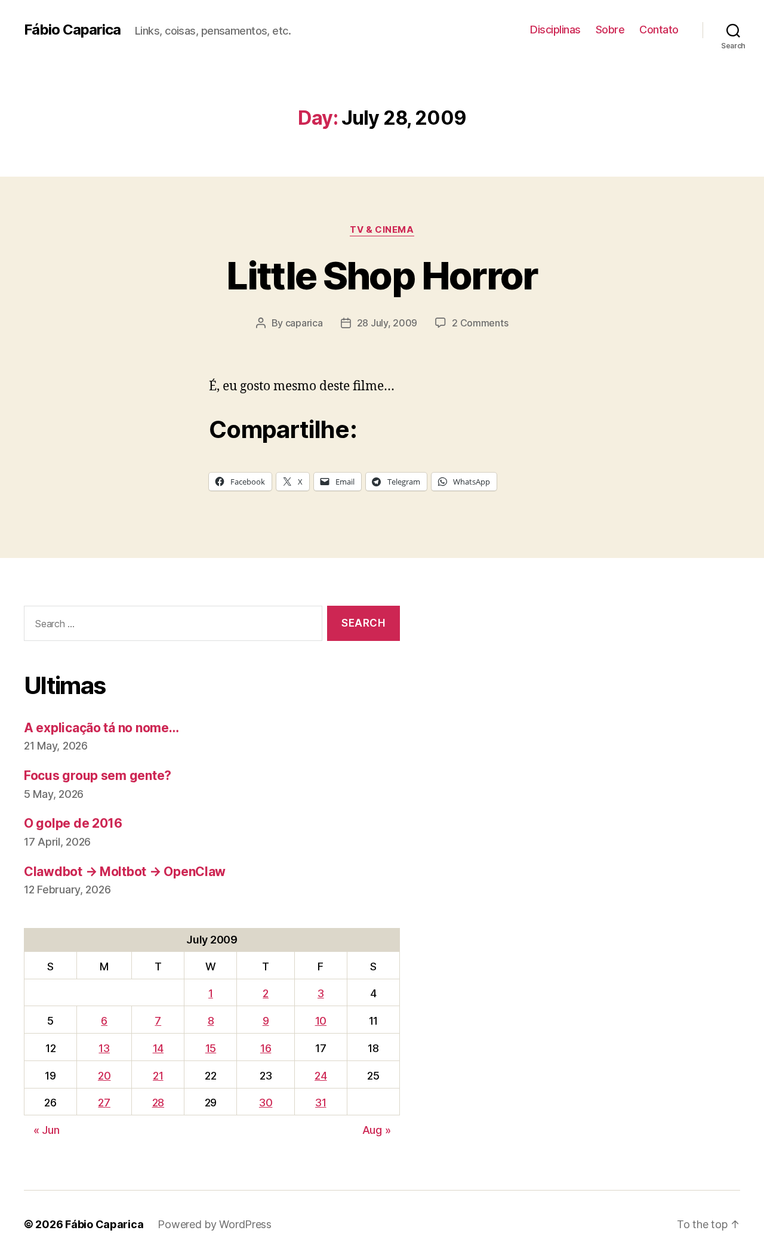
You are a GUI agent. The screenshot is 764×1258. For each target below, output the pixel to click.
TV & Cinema (382, 229)
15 (210, 1048)
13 (103, 1048)
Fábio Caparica (72, 30)
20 (104, 1075)
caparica (304, 323)
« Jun (46, 1130)
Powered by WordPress (215, 1224)
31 (320, 1102)
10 (320, 1021)
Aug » (376, 1130)
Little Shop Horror (381, 275)
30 (265, 1102)
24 (320, 1075)
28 (158, 1102)
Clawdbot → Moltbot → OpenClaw (125, 871)
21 (158, 1075)
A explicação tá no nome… (101, 727)
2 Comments (480, 323)
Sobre (610, 29)
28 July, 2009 (387, 323)
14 (158, 1048)
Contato (659, 29)
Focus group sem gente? (97, 775)
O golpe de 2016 (73, 823)
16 (265, 1048)
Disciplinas (555, 29)
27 (104, 1102)
